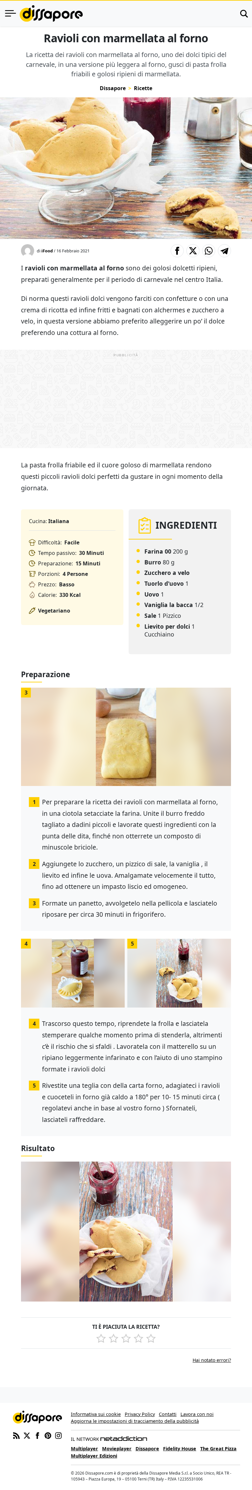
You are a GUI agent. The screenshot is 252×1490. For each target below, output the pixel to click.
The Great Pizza (218, 1448)
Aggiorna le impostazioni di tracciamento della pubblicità (135, 1421)
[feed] (16, 1435)
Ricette (143, 88)
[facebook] (37, 1435)
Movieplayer (117, 1448)
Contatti (168, 1414)
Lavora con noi (197, 1414)
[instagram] (58, 1435)
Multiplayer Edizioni (94, 1456)
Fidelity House (179, 1448)
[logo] (51, 13)
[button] (177, 250)
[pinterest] (48, 1435)
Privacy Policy (140, 1414)
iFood (47, 251)
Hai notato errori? (212, 1360)
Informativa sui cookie (96, 1414)
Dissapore (113, 88)
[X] (27, 1435)
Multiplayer (84, 1448)
